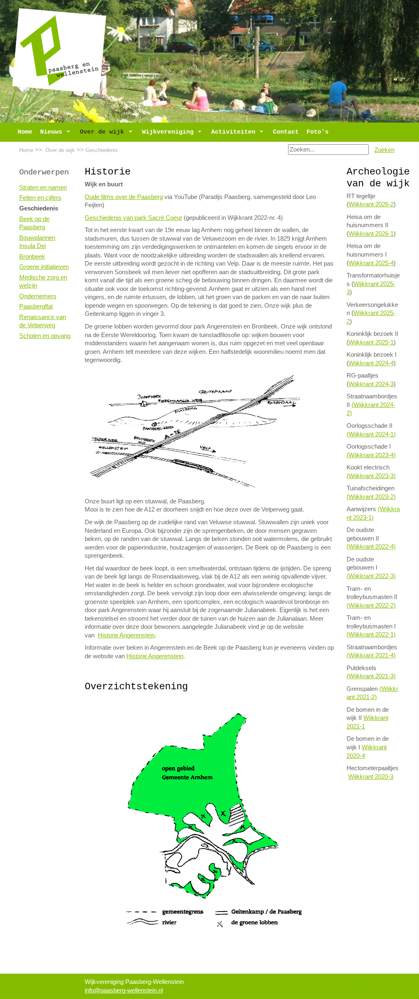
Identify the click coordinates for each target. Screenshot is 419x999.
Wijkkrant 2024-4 (371, 363)
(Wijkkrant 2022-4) (371, 546)
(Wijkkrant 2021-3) (371, 676)
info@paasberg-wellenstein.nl (124, 990)
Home (26, 150)
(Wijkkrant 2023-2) (371, 497)
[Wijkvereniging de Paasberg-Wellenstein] (59, 50)
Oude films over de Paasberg (124, 197)
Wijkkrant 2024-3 (371, 384)
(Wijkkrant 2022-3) (371, 576)
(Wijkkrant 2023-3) (371, 476)
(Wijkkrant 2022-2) (371, 605)
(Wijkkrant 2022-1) (371, 634)
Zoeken (384, 150)
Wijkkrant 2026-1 (371, 233)
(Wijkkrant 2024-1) (371, 434)
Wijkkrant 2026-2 (371, 204)
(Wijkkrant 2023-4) (371, 455)
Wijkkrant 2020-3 (370, 776)
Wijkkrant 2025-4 (371, 263)
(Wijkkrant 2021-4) (371, 655)
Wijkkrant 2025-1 (371, 342)
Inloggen (358, 982)
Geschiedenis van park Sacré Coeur (133, 218)
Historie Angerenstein (126, 635)
